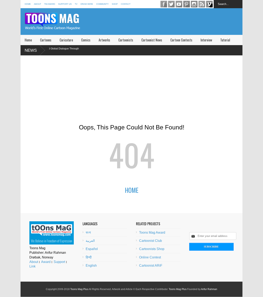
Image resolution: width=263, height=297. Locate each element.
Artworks (104, 40)
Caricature (66, 40)
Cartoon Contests (181, 40)
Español (92, 249)
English (91, 265)
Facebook (163, 4)
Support (59, 262)
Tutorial (225, 40)
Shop (115, 4)
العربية (90, 240)
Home (28, 4)
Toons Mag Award (152, 232)
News (31, 50)
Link (32, 266)
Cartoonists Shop (151, 249)
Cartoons (45, 40)
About (37, 4)
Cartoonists (125, 40)
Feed (201, 4)
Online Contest (150, 257)
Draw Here (87, 4)
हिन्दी (89, 257)
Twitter (171, 4)
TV (76, 4)
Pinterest (186, 4)
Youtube (179, 4)
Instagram (194, 4)
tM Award (49, 4)
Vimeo (209, 4)
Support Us (65, 4)
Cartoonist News (151, 40)
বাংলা (88, 232)
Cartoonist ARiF (150, 265)
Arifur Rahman (209, 289)
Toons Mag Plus (79, 289)
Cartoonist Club (150, 240)
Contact (125, 4)
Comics (85, 40)
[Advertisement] (167, 21)
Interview (206, 40)
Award (46, 262)
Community (102, 4)
